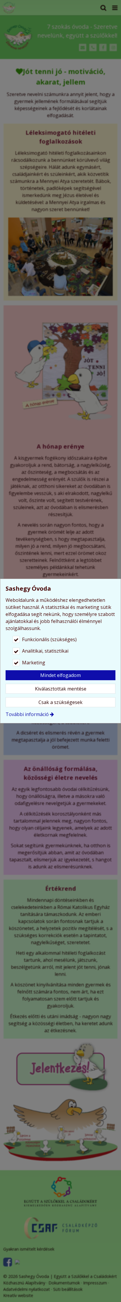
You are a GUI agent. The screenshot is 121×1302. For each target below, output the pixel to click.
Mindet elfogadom (60, 675)
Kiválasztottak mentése (60, 688)
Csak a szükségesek (60, 702)
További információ (27, 714)
